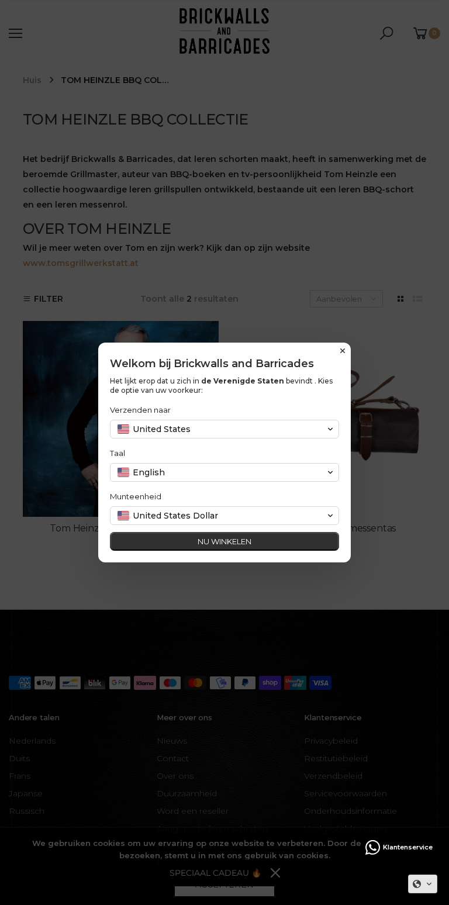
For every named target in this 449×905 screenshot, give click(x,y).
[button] (422, 884)
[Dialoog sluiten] (342, 351)
